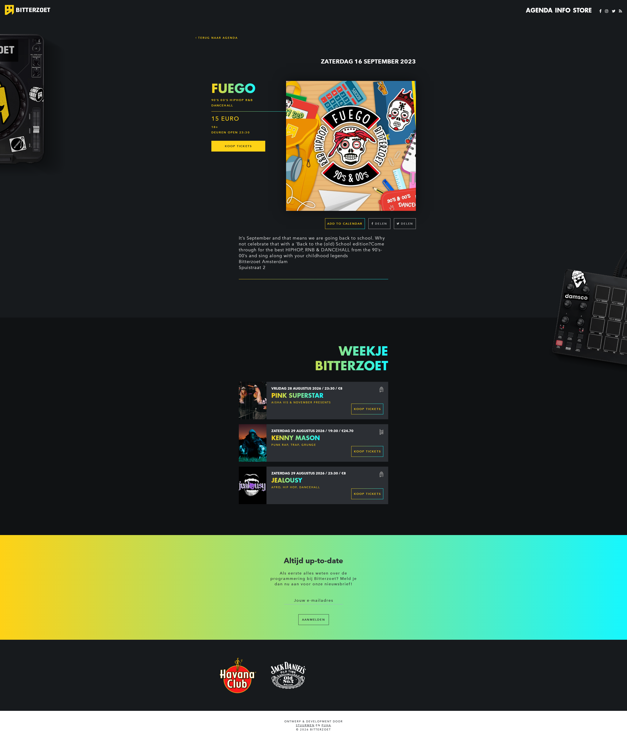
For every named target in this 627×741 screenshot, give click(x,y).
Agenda (539, 10)
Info (562, 10)
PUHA (326, 725)
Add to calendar (345, 223)
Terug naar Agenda (217, 37)
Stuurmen (305, 725)
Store (582, 10)
